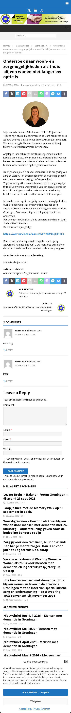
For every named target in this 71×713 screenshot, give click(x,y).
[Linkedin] (35, 10)
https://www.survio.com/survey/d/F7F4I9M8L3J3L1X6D (33, 233)
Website (7, 449)
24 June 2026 (11, 623)
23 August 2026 (12, 502)
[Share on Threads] (64, 94)
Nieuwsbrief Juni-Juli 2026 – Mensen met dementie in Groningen (32, 617)
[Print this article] (35, 94)
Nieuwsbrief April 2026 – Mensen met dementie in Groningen (30, 644)
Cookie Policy (25, 708)
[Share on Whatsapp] (41, 94)
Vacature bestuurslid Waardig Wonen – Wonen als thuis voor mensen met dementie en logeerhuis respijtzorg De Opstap (32, 565)
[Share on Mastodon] (47, 94)
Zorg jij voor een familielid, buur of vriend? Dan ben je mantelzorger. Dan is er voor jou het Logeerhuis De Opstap (34, 546)
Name (7, 429)
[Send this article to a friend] (29, 94)
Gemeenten (22, 45)
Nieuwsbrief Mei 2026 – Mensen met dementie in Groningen (30, 631)
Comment (8, 404)
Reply (9, 350)
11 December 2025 (14, 600)
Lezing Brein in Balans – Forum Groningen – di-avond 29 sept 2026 (35, 496)
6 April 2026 (11, 650)
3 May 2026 (11, 637)
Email (6, 439)
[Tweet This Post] (12, 94)
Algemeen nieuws (15, 607)
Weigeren (35, 701)
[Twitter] (29, 10)
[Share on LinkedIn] (18, 94)
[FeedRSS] (42, 10)
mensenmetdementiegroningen (39, 85)
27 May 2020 (12, 85)
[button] (66, 661)
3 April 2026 (11, 575)
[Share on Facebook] (6, 94)
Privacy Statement (42, 708)
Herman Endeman (25, 330)
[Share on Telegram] (52, 94)
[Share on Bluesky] (58, 94)
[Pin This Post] (24, 94)
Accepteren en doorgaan (35, 692)
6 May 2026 (11, 554)
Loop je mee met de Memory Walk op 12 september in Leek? (33, 510)
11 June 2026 (11, 537)
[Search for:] (35, 35)
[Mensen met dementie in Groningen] (35, 22)
